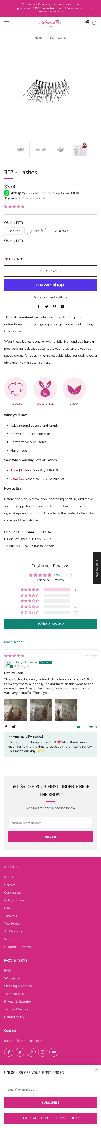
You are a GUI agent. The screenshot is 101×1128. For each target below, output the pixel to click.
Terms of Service (16, 1009)
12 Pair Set (60, 230)
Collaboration (14, 900)
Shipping (10, 198)
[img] (14, 656)
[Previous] (10, 9)
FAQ (7, 970)
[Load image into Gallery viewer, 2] (41, 150)
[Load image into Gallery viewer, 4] (80, 150)
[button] (14, 207)
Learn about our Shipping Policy (50, 1118)
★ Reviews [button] (97, 568)
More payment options (50, 297)
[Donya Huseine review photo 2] (41, 710)
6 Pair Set (36, 230)
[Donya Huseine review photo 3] (66, 710)
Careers (10, 885)
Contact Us (12, 892)
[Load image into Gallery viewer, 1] (21, 150)
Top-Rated (12, 923)
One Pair (14, 230)
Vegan (8, 939)
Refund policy (14, 1017)
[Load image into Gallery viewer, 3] (60, 150)
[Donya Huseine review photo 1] (15, 710)
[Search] (94, 23)
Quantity (14, 240)
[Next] (90, 9)
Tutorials (10, 916)
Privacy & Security (17, 1001)
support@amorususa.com (23, 1041)
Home (38, 37)
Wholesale (12, 978)
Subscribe (50, 1102)
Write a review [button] (51, 624)
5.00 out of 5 (62, 575)
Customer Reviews (18, 947)
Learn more (56, 11)
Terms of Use (14, 994)
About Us (11, 877)
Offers (9, 908)
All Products (13, 931)
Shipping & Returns (18, 986)
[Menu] (6, 23)
